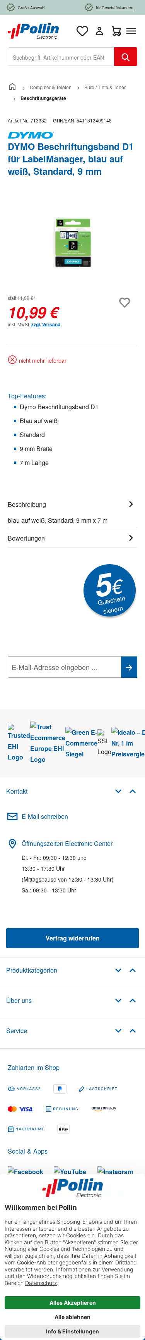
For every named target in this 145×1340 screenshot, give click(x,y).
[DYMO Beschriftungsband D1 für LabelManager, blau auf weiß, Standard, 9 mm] (72, 243)
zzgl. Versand (45, 324)
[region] (72, 242)
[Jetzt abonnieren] (129, 667)
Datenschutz (58, 684)
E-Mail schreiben (45, 816)
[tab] (72, 511)
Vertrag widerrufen (73, 938)
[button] (125, 791)
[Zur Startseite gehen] (33, 30)
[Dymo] (72, 135)
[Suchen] (125, 56)
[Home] (12, 87)
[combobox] (61, 56)
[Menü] (132, 31)
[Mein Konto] (99, 31)
